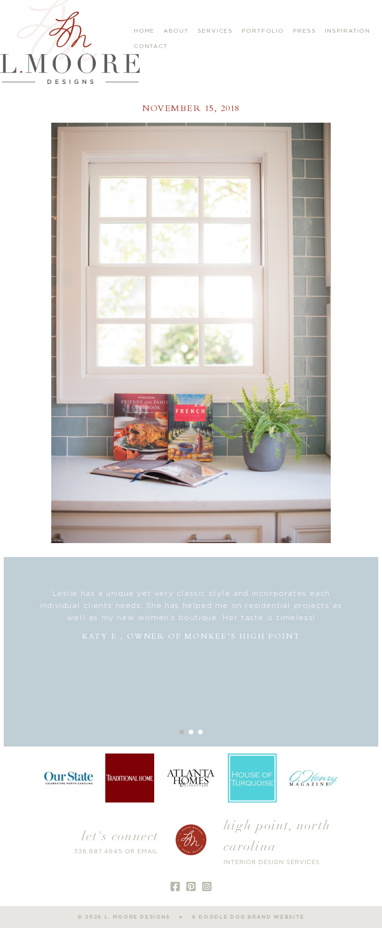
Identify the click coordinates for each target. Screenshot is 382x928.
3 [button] (200, 732)
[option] (191, 615)
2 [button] (191, 732)
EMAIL (147, 852)
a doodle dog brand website (248, 917)
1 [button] (181, 732)
